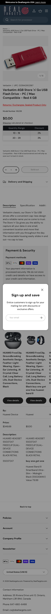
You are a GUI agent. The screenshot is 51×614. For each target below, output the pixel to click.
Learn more (40, 2)
